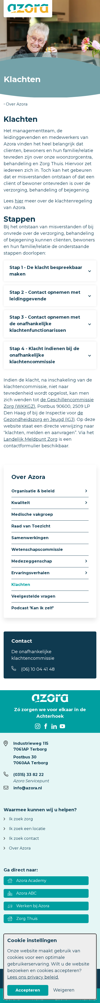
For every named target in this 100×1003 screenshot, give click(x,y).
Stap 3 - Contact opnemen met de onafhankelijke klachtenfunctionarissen (44, 324)
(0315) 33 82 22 (28, 774)
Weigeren (64, 990)
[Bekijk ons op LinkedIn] (54, 726)
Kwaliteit (20, 502)
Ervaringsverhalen (30, 573)
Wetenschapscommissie (37, 549)
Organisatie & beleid (33, 491)
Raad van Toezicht (30, 526)
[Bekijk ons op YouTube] (62, 726)
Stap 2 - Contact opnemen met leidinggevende (44, 296)
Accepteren (28, 990)
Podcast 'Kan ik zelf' (32, 608)
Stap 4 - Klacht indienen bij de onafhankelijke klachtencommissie (44, 355)
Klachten (20, 584)
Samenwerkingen (30, 537)
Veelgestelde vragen (33, 596)
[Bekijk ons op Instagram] (37, 726)
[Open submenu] (86, 490)
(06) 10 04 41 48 (38, 669)
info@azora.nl (27, 788)
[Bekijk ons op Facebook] (46, 726)
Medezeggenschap (31, 561)
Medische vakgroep (32, 514)
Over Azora (16, 104)
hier (19, 201)
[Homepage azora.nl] (28, 8)
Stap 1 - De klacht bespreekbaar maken (45, 271)
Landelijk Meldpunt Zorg (31, 439)
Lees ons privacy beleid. (33, 977)
